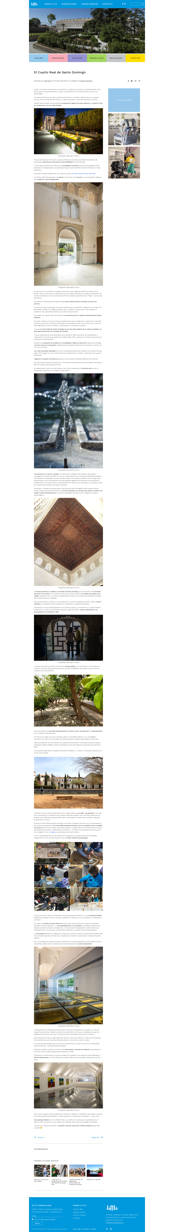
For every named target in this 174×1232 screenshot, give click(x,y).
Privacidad (85, 1229)
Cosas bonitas (77, 58)
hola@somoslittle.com (115, 1223)
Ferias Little (39, 58)
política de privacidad (47, 1219)
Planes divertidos (58, 58)
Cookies (93, 1229)
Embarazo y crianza (97, 58)
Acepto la (44, 1219)
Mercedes (47, 81)
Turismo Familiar (89, 4)
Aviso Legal (77, 1229)
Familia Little (135, 58)
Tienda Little (50, 4)
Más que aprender (116, 58)
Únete (37, 1223)
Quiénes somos (69, 4)
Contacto (107, 4)
